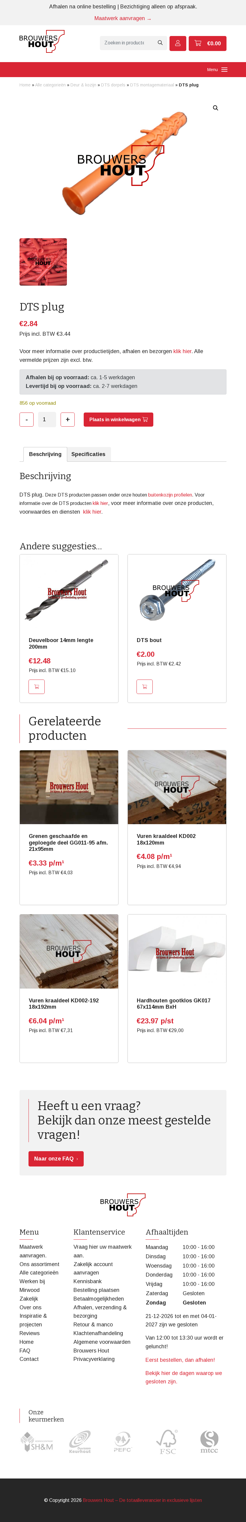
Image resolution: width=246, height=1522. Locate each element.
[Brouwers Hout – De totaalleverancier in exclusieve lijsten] (42, 41)
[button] (215, 108)
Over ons (30, 1307)
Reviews (30, 1333)
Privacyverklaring (94, 1359)
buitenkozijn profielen (170, 494)
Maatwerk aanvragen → (123, 18)
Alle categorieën (50, 85)
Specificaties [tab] (88, 454)
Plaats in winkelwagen (115, 419)
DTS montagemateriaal (152, 85)
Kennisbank (88, 1281)
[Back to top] (235, 1510)
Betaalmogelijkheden (99, 1299)
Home (25, 85)
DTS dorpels (113, 85)
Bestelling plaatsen (96, 1290)
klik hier (182, 351)
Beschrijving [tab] (45, 454)
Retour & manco (93, 1325)
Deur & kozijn (83, 85)
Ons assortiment (39, 1264)
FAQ (25, 1351)
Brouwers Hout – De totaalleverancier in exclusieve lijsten (142, 1500)
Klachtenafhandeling (98, 1333)
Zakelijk (29, 1299)
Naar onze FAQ (54, 1159)
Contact (29, 1359)
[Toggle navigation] (224, 69)
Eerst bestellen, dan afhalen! (180, 1360)
